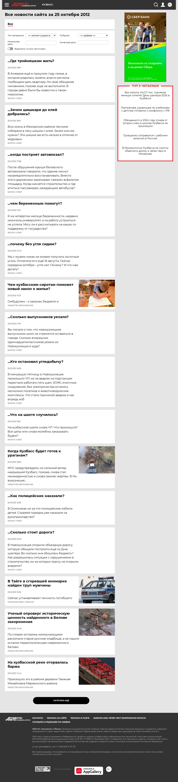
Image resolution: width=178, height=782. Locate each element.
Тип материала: (16, 35)
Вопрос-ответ (15, 98)
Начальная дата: (13, 42)
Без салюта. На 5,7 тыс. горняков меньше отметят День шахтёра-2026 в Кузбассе (145, 95)
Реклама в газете (80, 718)
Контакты (37, 718)
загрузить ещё (61, 700)
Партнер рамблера (62, 769)
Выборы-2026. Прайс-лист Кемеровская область (120, 718)
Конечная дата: (68, 42)
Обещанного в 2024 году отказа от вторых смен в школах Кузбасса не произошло (145, 123)
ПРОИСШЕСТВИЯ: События (21, 602)
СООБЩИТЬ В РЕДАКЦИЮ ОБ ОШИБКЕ (51, 722)
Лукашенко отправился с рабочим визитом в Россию (145, 137)
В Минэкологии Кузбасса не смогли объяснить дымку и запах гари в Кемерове (145, 151)
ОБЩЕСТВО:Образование (20, 305)
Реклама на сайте (57, 718)
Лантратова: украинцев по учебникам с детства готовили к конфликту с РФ (145, 109)
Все (10, 24)
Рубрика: (65, 35)
